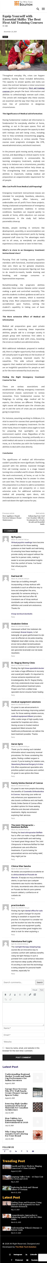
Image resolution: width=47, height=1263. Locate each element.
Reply (13, 569)
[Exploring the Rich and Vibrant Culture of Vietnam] (7, 1188)
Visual (34, 990)
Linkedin (33, 1254)
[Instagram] (10, 1151)
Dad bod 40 (16, 576)
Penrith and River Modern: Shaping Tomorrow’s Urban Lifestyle (26, 1167)
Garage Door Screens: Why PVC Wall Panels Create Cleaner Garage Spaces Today (16, 1092)
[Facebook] (5, 1151)
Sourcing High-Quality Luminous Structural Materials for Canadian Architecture (16, 1107)
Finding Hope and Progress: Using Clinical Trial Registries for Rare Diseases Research (26, 1204)
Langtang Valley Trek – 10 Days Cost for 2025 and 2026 (27, 1178)
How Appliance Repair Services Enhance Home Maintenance (12, 518)
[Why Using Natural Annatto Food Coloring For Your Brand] (38, 1135)
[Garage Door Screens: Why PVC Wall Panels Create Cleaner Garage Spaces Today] (38, 1092)
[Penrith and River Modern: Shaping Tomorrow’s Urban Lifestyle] (7, 1167)
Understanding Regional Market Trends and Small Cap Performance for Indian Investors (17, 1077)
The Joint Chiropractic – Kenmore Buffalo (23, 826)
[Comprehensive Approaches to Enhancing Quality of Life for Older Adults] (7, 1216)
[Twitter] (27, 1151)
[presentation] (5, 995)
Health (5, 37)
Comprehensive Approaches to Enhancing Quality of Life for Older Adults (26, 1217)
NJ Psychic (16, 537)
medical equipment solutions (26, 702)
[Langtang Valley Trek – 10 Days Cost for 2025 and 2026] (7, 1177)
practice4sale (18, 905)
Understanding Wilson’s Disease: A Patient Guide (26, 1229)
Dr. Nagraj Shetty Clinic (23, 663)
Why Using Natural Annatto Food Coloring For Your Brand (16, 1134)
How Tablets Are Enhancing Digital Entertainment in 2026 (16, 1120)
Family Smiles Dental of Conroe (27, 783)
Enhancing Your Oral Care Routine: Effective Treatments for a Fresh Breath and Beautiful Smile (35, 520)
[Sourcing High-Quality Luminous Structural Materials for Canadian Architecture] (38, 1107)
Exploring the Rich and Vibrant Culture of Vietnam (24, 1188)
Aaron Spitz (17, 744)
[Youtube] (33, 1151)
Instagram (18, 1254)
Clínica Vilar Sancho (21, 866)
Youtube (34, 1260)
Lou (6, 26)
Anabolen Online (19, 624)
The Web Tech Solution (25, 1247)
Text (41, 990)
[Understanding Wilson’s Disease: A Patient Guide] (7, 1229)
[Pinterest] (21, 1151)
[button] (5, 994)
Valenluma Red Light (21, 941)
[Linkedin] (16, 1151)
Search (40, 982)
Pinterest (19, 1260)
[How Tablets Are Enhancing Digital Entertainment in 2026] (38, 1122)
